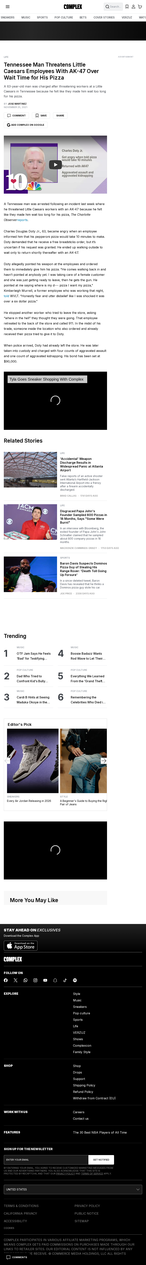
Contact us (81, 1118)
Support (79, 1079)
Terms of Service (92, 1173)
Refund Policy (83, 1092)
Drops (77, 1072)
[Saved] (127, 6)
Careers (78, 1112)
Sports (65, 558)
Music (20, 647)
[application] (55, 401)
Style (64, 796)
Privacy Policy (65, 1173)
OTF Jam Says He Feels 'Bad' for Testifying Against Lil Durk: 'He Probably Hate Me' (34, 656)
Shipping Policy (84, 1085)
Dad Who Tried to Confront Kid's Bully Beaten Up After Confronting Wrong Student (31, 679)
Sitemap (82, 1221)
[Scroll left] (7, 761)
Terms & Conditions (21, 1206)
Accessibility (15, 1221)
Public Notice (87, 1213)
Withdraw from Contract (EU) (94, 1098)
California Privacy (20, 1213)
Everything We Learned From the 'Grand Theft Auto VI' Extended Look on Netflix (88, 679)
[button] (55, 400)
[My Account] (133, 6)
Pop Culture (25, 670)
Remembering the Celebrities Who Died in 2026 (88, 700)
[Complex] (73, 6)
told (6, 296)
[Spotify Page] (75, 980)
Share (60, 115)
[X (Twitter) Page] (15, 980)
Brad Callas (68, 496)
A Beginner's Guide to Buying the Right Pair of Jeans (84, 802)
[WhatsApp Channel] (25, 980)
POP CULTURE (64, 17)
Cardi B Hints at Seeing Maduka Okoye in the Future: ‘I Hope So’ (33, 700)
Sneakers (13, 796)
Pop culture (81, 1013)
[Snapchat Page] (55, 980)
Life (6, 57)
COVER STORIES (104, 17)
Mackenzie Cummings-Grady (78, 548)
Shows (78, 1039)
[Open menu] (7, 6)
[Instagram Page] (35, 980)
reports (22, 220)
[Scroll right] (104, 761)
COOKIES (9, 1228)
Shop (77, 1066)
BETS (83, 17)
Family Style (81, 1052)
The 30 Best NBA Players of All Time (100, 1132)
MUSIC (25, 17)
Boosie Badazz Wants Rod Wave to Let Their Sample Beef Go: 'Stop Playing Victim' (87, 656)
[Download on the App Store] (20, 944)
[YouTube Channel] (45, 980)
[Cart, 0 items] (140, 6)
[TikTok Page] (65, 980)
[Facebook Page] (6, 980)
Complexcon (82, 1045)
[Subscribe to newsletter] (101, 1160)
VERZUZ (127, 17)
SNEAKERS (7, 17)
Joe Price (66, 593)
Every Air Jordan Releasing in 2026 (29, 800)
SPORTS (42, 17)
